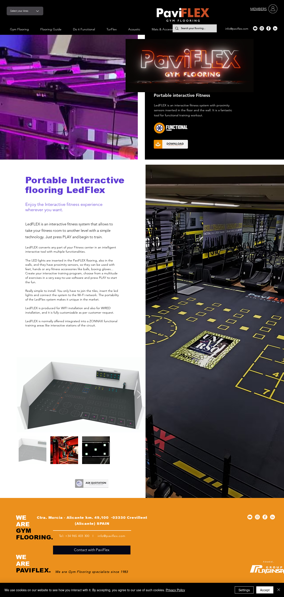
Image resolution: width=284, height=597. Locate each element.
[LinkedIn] (275, 28)
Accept (265, 590)
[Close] (278, 589)
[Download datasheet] (171, 144)
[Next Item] (139, 394)
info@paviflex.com (236, 28)
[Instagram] (262, 28)
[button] (248, 87)
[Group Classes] (175, 128)
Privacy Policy (175, 590)
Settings (244, 590)
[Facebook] (268, 28)
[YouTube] (255, 28)
